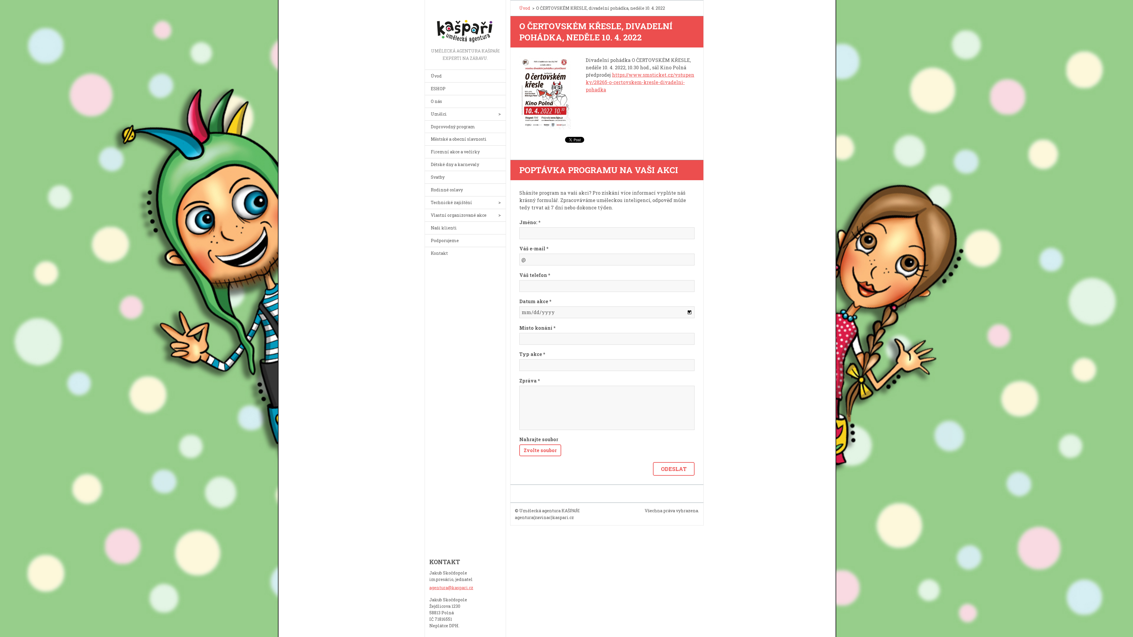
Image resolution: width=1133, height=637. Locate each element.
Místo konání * (537, 328)
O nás (436, 101)
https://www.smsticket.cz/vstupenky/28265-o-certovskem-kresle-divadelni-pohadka (640, 82)
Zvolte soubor (540, 450)
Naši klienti (444, 228)
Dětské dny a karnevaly (455, 164)
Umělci (439, 114)
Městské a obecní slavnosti (459, 139)
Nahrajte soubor (538, 439)
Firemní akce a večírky (455, 152)
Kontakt (439, 253)
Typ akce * (532, 354)
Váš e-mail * (534, 248)
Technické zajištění (451, 202)
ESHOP (438, 88)
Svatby (438, 177)
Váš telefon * (534, 275)
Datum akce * (535, 301)
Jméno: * (530, 222)
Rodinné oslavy (447, 190)
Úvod (436, 76)
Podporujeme (445, 240)
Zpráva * (529, 380)
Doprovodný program (453, 126)
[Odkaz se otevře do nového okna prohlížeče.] (545, 92)
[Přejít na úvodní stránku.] (465, 23)
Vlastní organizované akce (459, 215)
